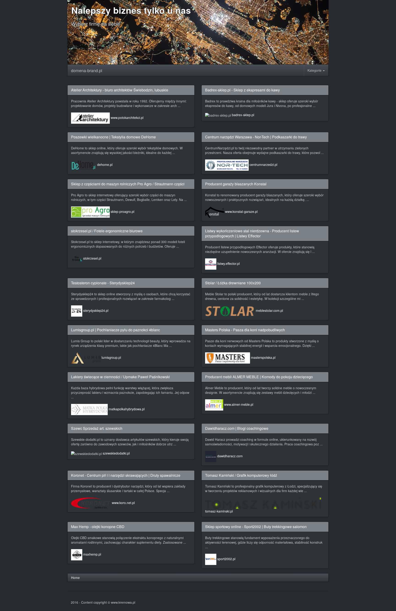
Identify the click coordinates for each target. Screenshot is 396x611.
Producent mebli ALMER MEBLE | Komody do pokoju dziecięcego (259, 376)
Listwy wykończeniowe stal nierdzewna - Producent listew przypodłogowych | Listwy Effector (252, 233)
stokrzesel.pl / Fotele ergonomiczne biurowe (107, 230)
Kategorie (315, 70)
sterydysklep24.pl (95, 310)
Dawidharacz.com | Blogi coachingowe (236, 428)
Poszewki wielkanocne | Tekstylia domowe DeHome (113, 137)
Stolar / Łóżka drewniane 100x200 (233, 282)
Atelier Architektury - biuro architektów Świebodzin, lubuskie (119, 90)
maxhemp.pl (92, 554)
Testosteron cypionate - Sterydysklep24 (103, 282)
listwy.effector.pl (228, 263)
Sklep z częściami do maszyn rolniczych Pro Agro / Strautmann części (127, 183)
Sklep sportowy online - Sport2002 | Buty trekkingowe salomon (256, 526)
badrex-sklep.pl (243, 114)
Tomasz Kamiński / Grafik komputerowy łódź (241, 475)
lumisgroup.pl (111, 357)
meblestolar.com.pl (269, 310)
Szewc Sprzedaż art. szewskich (96, 428)
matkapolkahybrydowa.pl (127, 409)
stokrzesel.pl (92, 258)
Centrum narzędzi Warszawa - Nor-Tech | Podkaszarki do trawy (256, 137)
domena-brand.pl (86, 70)
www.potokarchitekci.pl (127, 117)
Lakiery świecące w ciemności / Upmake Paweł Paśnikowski (120, 376)
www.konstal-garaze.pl (241, 211)
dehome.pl (105, 164)
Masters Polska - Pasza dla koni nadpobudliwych (245, 329)
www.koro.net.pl (123, 503)
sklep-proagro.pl (122, 211)
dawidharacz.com (230, 456)
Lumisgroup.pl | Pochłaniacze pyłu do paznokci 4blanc (115, 329)
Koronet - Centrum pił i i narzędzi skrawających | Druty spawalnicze (125, 475)
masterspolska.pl (263, 357)
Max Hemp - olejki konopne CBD (97, 526)
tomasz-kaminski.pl (219, 511)
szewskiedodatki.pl (116, 453)
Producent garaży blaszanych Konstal (236, 183)
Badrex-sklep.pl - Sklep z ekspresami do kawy (242, 90)
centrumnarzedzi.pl (263, 164)
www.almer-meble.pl (238, 404)
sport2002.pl (226, 558)
